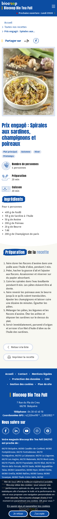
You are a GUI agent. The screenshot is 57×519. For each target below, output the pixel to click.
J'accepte (39, 513)
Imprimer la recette (23, 357)
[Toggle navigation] (53, 7)
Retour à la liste (20, 347)
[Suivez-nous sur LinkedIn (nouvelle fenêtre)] (16, 431)
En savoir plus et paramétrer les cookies (28, 506)
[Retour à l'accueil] (9, 4)
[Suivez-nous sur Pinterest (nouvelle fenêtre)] (47, 431)
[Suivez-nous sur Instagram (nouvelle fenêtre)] (37, 431)
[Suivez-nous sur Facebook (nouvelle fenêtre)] (5, 431)
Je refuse (18, 513)
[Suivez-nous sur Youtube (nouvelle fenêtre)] (26, 431)
